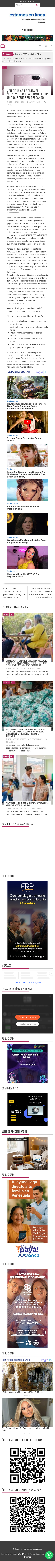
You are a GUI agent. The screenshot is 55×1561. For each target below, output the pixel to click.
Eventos (6, 614)
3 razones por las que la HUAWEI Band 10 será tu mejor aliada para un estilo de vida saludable (40, 593)
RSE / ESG (6, 683)
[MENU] (3, 46)
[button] (49, 1555)
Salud (4, 67)
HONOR (10, 105)
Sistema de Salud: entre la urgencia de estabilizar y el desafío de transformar (27, 804)
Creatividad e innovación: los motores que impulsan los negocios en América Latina (14, 593)
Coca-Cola (10, 742)
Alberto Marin (35, 102)
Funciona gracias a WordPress (14, 1554)
